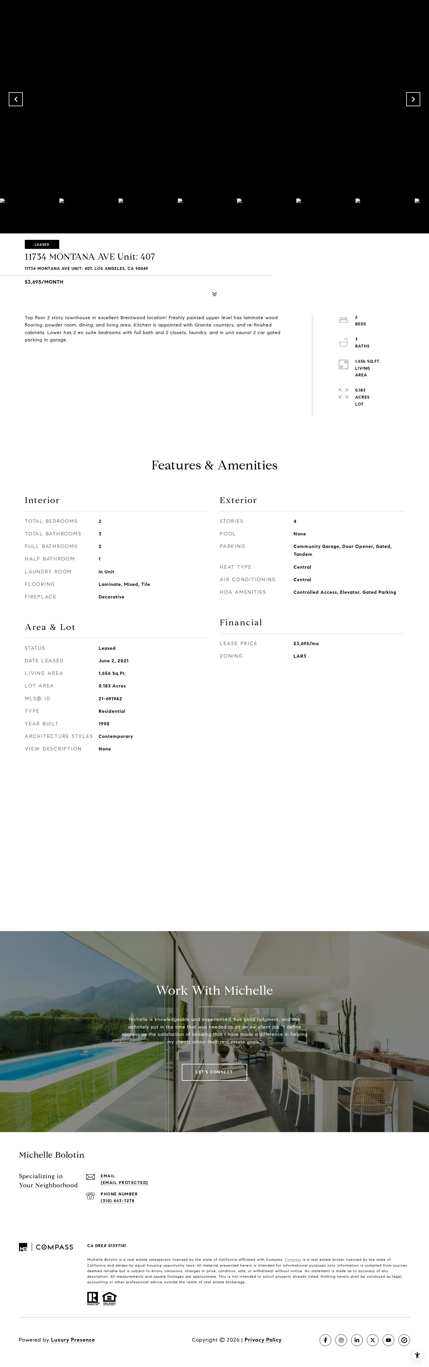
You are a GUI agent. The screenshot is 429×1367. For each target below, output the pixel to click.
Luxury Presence (73, 1340)
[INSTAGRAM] (341, 1340)
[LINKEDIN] (357, 1340)
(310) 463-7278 (118, 1200)
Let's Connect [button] (214, 1072)
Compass (293, 1259)
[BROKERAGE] (404, 1340)
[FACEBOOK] (325, 1340)
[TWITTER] (373, 1340)
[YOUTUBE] (388, 1340)
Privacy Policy (263, 1340)
